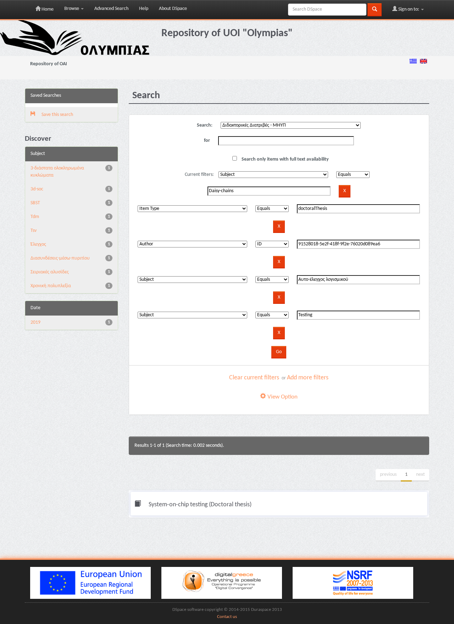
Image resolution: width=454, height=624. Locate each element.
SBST (35, 203)
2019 (35, 322)
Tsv (34, 230)
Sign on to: (408, 9)
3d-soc (37, 189)
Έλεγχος (38, 244)
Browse (72, 8)
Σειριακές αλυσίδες (50, 272)
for (207, 140)
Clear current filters (254, 377)
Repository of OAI (48, 64)
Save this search (56, 114)
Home (47, 9)
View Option (282, 397)
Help (143, 8)
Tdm (35, 216)
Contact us (227, 617)
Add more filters (307, 377)
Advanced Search (111, 8)
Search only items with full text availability (284, 159)
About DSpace (173, 8)
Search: (204, 125)
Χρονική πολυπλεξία (51, 286)
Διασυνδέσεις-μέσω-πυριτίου (60, 258)
